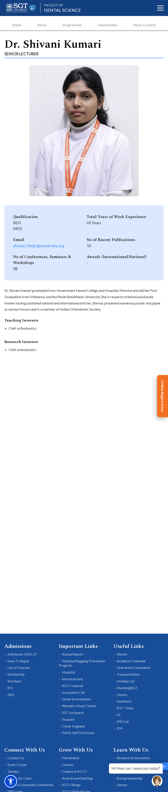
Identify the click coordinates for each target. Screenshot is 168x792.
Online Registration (163, 396)
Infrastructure (72, 679)
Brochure (14, 681)
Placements (70, 758)
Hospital (68, 672)
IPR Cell (123, 721)
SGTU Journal (72, 686)
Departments (107, 25)
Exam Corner (17, 764)
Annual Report (72, 654)
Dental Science (62, 8)
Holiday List (126, 681)
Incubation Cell (73, 692)
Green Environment (76, 699)
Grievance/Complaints (133, 667)
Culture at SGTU (74, 771)
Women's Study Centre (79, 706)
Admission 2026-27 (22, 654)
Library (122, 694)
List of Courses (18, 667)
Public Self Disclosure (78, 733)
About (42, 25)
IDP (119, 728)
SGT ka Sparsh (73, 712)
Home (16, 25)
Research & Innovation (133, 758)
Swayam (68, 719)
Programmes (72, 25)
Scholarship (16, 674)
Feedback (124, 701)
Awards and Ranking (77, 778)
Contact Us (15, 758)
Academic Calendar (131, 661)
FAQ (10, 694)
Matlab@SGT (127, 688)
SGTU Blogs (71, 785)
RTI (10, 688)
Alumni (122, 654)
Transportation (128, 674)
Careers (68, 764)
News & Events (144, 25)
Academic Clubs (19, 778)
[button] (10, 781)
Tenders (13, 771)
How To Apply (18, 661)
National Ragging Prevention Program (82, 663)
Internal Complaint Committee (30, 785)
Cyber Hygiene (73, 726)
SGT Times (125, 708)
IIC (119, 715)
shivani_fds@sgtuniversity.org (38, 245)
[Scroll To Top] (164, 766)
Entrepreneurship (129, 778)
